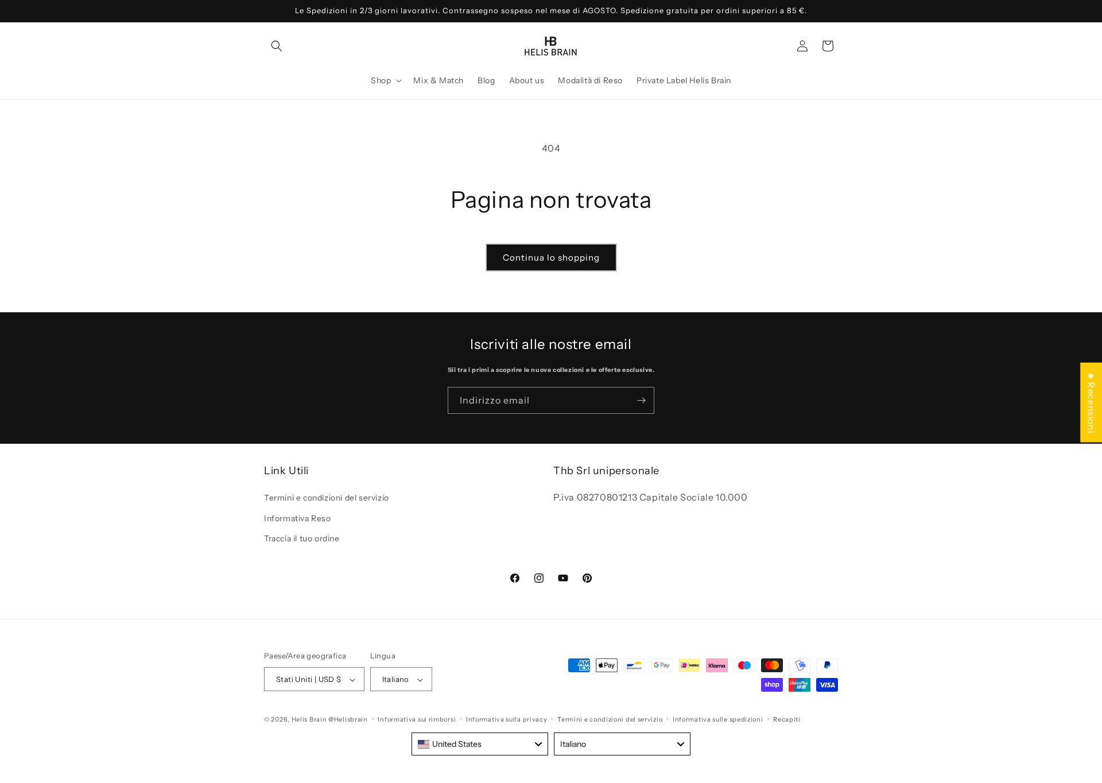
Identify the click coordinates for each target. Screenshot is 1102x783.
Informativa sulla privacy (507, 719)
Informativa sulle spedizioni (718, 719)
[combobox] (480, 743)
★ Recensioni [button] (1091, 402)
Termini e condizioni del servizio (326, 498)
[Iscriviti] (641, 400)
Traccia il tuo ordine (302, 538)
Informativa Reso (297, 518)
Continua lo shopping (551, 257)
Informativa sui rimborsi (417, 719)
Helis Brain (309, 720)
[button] (276, 46)
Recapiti (787, 719)
